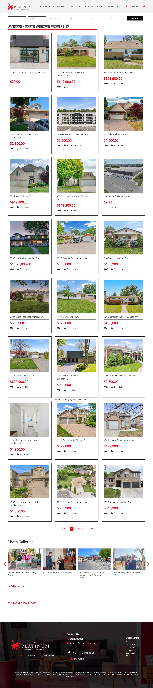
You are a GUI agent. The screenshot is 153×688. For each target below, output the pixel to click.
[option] (24, 563)
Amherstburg (54, 591)
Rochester (123, 611)
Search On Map (131, 644)
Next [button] (148, 564)
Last (91, 528)
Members (111, 6)
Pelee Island (82, 614)
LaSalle (24, 591)
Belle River (137, 609)
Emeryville (95, 614)
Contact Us (101, 6)
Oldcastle (11, 614)
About (51, 6)
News (128, 655)
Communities (62, 6)
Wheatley (94, 609)
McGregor (53, 614)
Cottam (108, 614)
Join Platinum (88, 6)
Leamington (95, 591)
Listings (43, 6)
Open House (130, 647)
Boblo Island (54, 609)
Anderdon (39, 614)
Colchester (67, 609)
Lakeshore (109, 591)
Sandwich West (27, 611)
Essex (65, 591)
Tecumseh (39, 591)
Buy (72, 6)
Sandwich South (28, 609)
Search (135, 18)
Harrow (66, 614)
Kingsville (80, 591)
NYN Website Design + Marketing (127, 674)
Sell (78, 6)
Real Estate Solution (80, 676)
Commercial (130, 652)
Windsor (11, 591)
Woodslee (123, 614)
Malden (52, 611)
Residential (130, 642)
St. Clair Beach (27, 614)
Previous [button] (4, 564)
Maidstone (12, 611)
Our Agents (130, 650)
